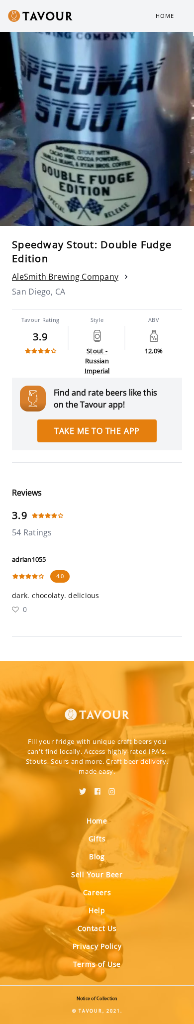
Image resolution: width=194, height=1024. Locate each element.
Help (97, 910)
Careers (97, 892)
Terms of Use (97, 964)
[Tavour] (97, 708)
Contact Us (97, 928)
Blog (97, 856)
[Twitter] (83, 788)
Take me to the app (97, 430)
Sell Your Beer (97, 874)
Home (165, 15)
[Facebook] (97, 788)
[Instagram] (111, 788)
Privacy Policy (97, 946)
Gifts (97, 838)
